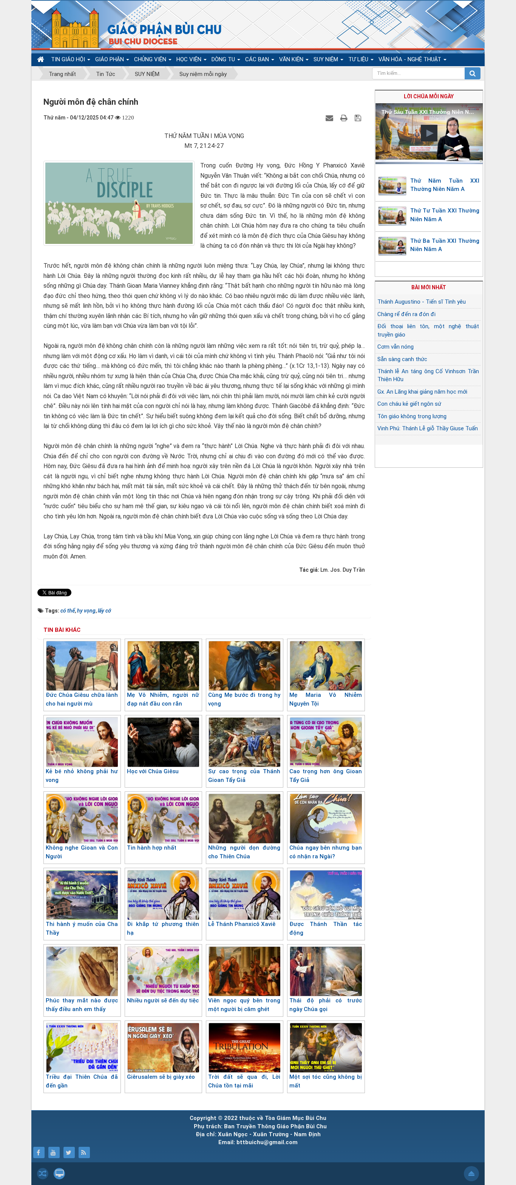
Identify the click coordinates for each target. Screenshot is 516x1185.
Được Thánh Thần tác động (325, 928)
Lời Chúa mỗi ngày (429, 96)
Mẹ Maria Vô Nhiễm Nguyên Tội (325, 699)
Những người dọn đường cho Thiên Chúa (244, 852)
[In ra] (344, 117)
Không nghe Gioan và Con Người (82, 852)
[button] (429, 133)
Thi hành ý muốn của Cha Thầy (82, 928)
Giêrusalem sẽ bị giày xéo (161, 1076)
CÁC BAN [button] (257, 59)
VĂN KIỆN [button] (292, 59)
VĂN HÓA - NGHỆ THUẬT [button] (411, 59)
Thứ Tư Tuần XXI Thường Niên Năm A (445, 215)
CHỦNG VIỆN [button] (151, 59)
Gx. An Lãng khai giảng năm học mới (422, 391)
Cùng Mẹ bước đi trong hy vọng (244, 699)
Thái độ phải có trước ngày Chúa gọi (325, 1005)
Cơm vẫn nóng (395, 346)
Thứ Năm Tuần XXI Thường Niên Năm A (445, 185)
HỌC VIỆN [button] (189, 59)
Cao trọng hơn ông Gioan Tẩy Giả (325, 775)
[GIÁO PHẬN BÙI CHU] (130, 28)
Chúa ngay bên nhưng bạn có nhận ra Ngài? (325, 852)
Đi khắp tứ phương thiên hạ (163, 928)
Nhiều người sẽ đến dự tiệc (163, 1000)
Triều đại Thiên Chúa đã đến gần (82, 1081)
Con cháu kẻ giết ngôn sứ (409, 403)
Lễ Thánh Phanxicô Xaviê (241, 924)
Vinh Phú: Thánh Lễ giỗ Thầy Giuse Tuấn (427, 428)
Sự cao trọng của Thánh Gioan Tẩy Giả (244, 775)
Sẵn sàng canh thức (402, 359)
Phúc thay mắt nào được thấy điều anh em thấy (82, 1005)
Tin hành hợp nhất (151, 847)
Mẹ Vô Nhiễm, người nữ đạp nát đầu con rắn (163, 699)
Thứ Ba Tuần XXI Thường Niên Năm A (445, 245)
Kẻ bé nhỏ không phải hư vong (82, 775)
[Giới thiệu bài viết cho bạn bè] (330, 117)
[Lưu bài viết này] (359, 117)
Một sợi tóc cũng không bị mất (325, 1081)
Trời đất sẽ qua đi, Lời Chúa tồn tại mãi (244, 1081)
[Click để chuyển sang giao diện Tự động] (42, 1173)
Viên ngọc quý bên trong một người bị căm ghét (244, 1005)
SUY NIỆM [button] (327, 59)
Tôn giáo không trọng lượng (411, 416)
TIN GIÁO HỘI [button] (69, 59)
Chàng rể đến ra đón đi (406, 314)
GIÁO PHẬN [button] (110, 59)
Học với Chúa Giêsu (153, 771)
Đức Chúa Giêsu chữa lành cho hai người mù (82, 699)
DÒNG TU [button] (224, 59)
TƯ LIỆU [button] (359, 59)
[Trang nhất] (41, 59)
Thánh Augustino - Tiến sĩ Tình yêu (421, 301)
